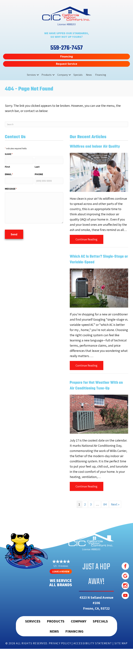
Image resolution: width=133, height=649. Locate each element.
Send (14, 234)
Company (62, 74)
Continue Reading (89, 239)
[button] (38, 75)
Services (31, 74)
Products (47, 74)
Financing (100, 74)
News (89, 74)
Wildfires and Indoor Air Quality (95, 147)
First (7, 166)
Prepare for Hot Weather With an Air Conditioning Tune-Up (96, 385)
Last (37, 166)
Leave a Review (60, 571)
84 (105, 504)
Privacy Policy (60, 643)
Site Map (120, 643)
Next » (115, 504)
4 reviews (63, 565)
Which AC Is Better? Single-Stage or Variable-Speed (99, 259)
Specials (78, 74)
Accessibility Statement (92, 643)
